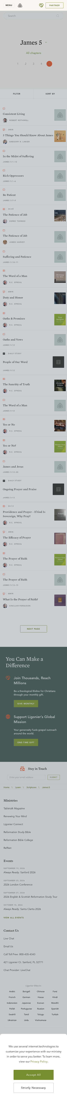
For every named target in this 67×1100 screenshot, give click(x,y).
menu (9, 5)
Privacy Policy (39, 1061)
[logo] (20, 5)
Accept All (33, 1075)
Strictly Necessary (33, 1088)
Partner (54, 5)
